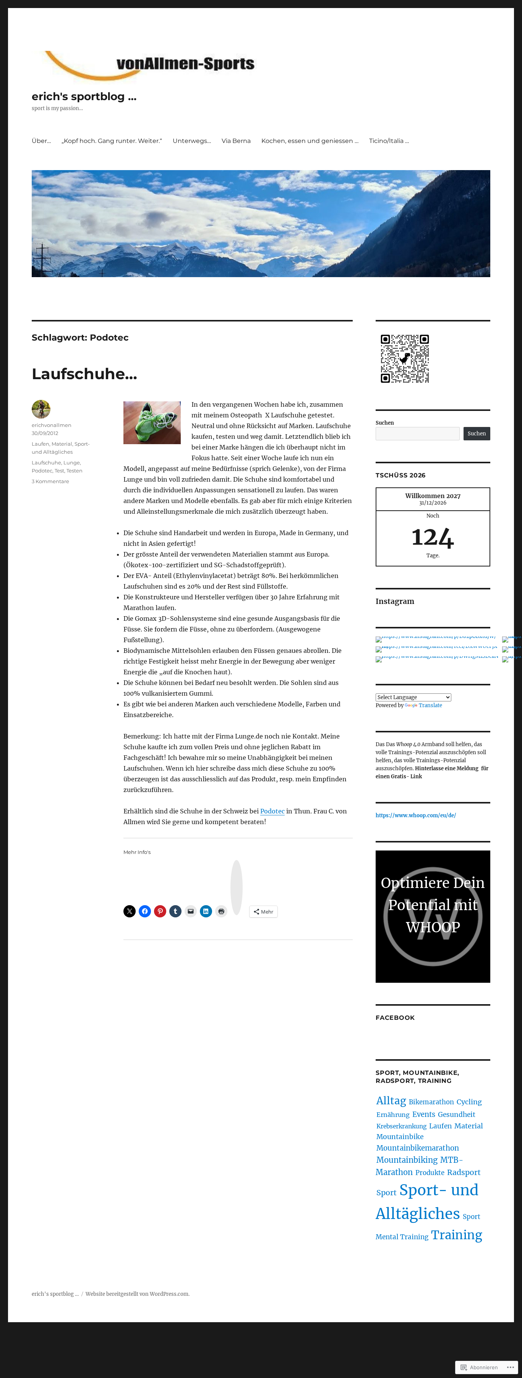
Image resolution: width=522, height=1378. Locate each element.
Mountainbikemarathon (417, 1148)
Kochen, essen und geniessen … (309, 140)
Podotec (272, 811)
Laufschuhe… (84, 373)
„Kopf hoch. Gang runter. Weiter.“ (112, 140)
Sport (386, 1192)
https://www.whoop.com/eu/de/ (416, 815)
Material (62, 444)
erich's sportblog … (84, 96)
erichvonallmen (51, 425)
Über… (41, 140)
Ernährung (393, 1114)
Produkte (429, 1173)
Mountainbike (400, 1137)
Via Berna (236, 140)
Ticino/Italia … (389, 140)
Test (59, 470)
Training (456, 1234)
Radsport (464, 1172)
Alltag (391, 1100)
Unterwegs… (192, 140)
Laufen (40, 444)
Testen (74, 470)
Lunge (71, 462)
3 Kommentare (50, 481)
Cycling (469, 1101)
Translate (430, 705)
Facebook (395, 1017)
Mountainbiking (407, 1160)
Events (423, 1114)
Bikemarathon (431, 1102)
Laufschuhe (46, 462)
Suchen (385, 423)
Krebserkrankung (401, 1126)
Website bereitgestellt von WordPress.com (137, 1294)
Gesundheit (456, 1114)
